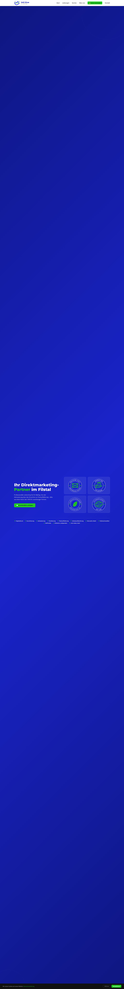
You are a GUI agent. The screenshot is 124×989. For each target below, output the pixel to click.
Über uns (82, 3)
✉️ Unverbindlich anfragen (24, 505)
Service (74, 3)
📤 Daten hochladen (95, 3)
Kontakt (107, 3)
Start (58, 3)
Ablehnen (106, 986)
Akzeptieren (116, 986)
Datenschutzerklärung (28, 986)
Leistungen (65, 3)
